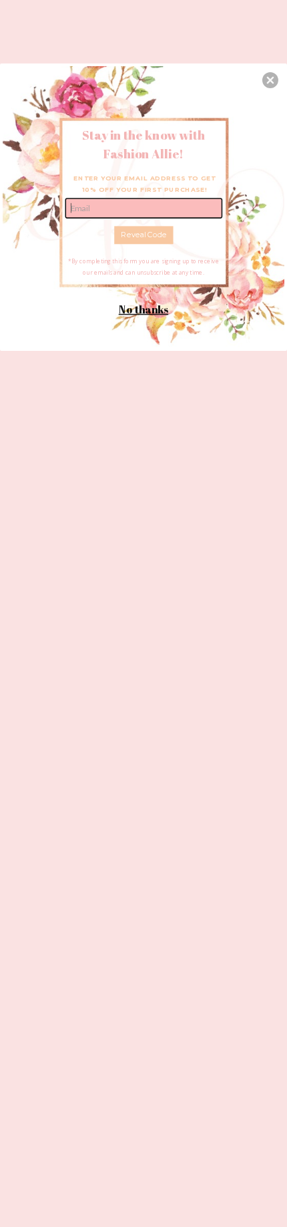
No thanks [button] (143, 309)
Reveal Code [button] (143, 234)
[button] (270, 80)
